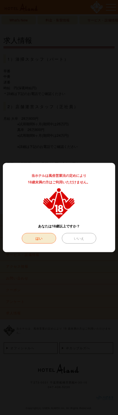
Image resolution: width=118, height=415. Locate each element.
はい (39, 238)
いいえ (79, 238)
